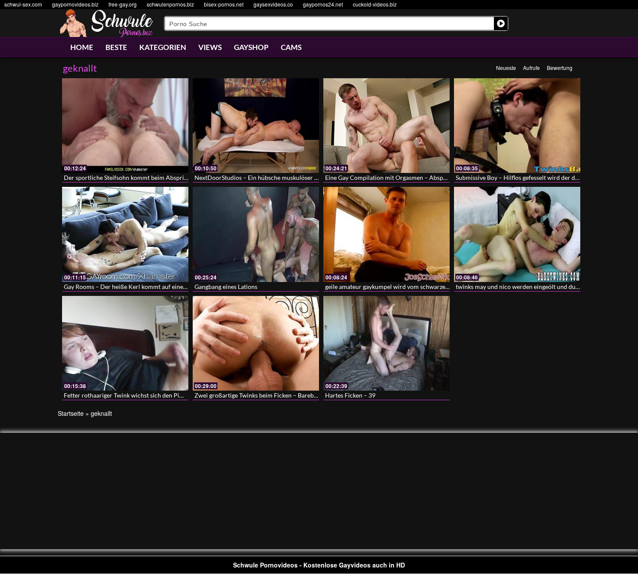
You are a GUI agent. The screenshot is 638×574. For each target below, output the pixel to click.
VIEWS (210, 47)
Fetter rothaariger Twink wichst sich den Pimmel (129, 395)
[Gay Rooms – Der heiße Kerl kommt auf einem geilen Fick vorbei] (125, 234)
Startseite (71, 413)
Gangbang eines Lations (225, 286)
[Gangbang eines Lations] (256, 234)
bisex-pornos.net (223, 4)
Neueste (506, 67)
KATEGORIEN (162, 47)
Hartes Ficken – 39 (350, 395)
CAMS (291, 47)
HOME (81, 47)
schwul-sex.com (23, 4)
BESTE (116, 47)
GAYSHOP (251, 47)
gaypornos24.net (323, 4)
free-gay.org (123, 4)
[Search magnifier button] (501, 23)
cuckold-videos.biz (375, 4)
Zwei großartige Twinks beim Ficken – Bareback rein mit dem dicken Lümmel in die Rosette (316, 395)
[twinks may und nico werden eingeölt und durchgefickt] (517, 234)
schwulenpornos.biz (170, 4)
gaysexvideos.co (273, 4)
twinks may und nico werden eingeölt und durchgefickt (529, 286)
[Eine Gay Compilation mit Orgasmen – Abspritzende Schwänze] (386, 125)
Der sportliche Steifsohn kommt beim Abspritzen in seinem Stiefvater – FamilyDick (175, 177)
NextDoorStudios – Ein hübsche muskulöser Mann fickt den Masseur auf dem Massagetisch (316, 177)
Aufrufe (531, 67)
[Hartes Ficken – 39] (386, 343)
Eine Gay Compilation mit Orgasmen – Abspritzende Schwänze (409, 177)
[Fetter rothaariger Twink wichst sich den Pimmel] (125, 343)
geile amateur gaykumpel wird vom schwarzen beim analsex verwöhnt (418, 286)
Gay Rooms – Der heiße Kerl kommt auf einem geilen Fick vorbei (150, 286)
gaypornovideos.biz (75, 4)
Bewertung (559, 67)
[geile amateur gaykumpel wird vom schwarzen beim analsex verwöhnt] (386, 234)
